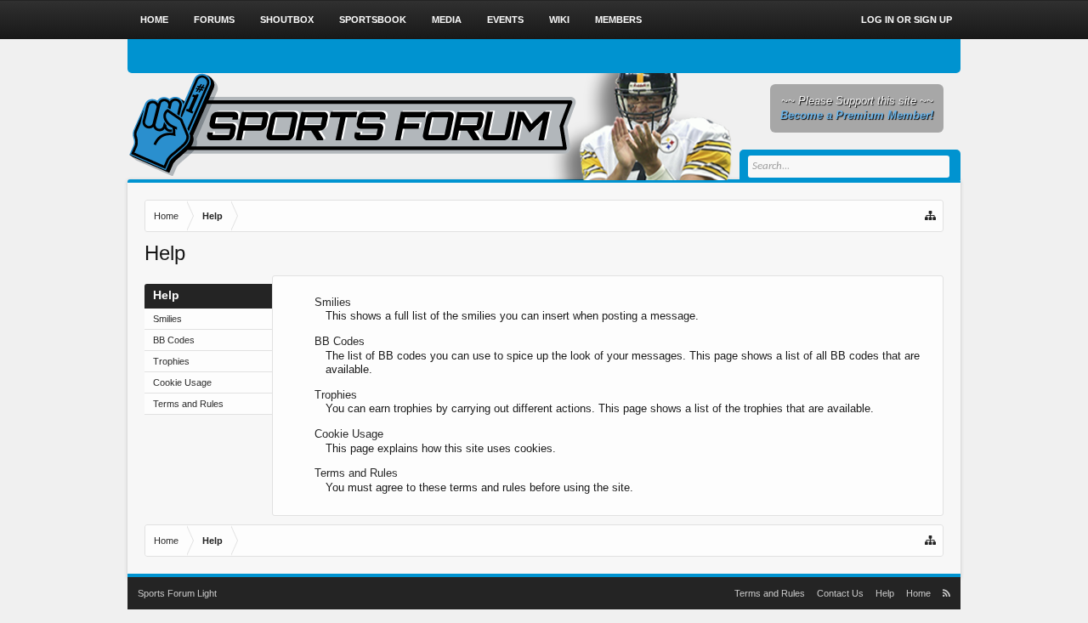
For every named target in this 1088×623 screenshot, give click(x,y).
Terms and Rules (188, 404)
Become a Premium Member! (856, 115)
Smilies (167, 319)
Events (505, 19)
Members (618, 19)
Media (447, 19)
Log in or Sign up (906, 19)
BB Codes (174, 340)
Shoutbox (287, 19)
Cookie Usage (182, 382)
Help (885, 593)
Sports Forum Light (177, 593)
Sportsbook (372, 19)
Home (154, 19)
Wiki (559, 19)
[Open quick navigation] (931, 216)
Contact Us (840, 593)
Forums (214, 19)
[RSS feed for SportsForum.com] (946, 593)
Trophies (171, 361)
